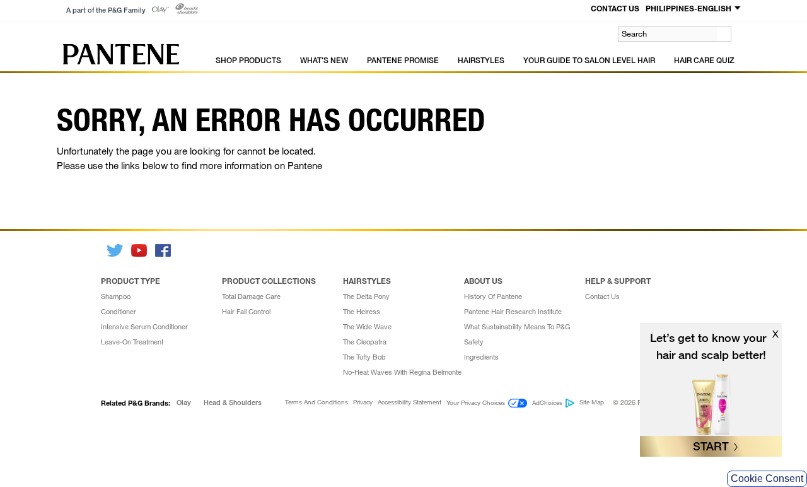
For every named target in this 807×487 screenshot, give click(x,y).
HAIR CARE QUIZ (704, 60)
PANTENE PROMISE (403, 60)
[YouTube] (140, 250)
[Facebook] (164, 250)
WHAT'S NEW (324, 60)
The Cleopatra (364, 341)
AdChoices (547, 403)
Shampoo (116, 296)
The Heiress (361, 311)
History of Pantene (493, 296)
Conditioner (118, 311)
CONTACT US (615, 8)
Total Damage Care (251, 296)
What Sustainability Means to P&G (517, 326)
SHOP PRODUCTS (248, 60)
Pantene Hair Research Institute (513, 311)
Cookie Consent (767, 478)
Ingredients (481, 357)
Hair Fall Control (246, 311)
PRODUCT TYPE (130, 281)
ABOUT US (483, 281)
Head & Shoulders (233, 402)
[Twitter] (116, 250)
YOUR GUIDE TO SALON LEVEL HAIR (589, 60)
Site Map (591, 402)
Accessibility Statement (409, 402)
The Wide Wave (367, 326)
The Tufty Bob (364, 357)
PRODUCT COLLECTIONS (269, 281)
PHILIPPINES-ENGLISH (688, 8)
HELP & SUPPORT (618, 281)
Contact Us (602, 296)
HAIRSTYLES (481, 60)
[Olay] (160, 10)
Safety (474, 341)
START (711, 446)
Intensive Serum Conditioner (144, 326)
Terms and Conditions (316, 402)
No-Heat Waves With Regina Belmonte (402, 372)
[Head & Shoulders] (186, 8)
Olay (184, 402)
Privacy (363, 402)
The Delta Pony (366, 296)
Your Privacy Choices (475, 403)
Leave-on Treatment (132, 341)
